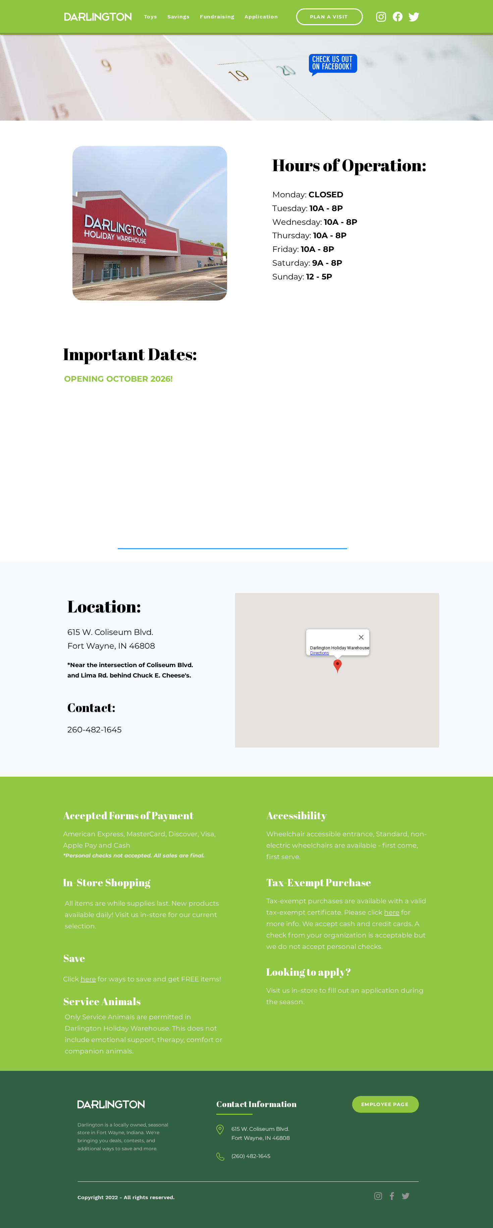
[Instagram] (381, 16)
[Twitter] (414, 16)
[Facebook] (397, 16)
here (391, 912)
